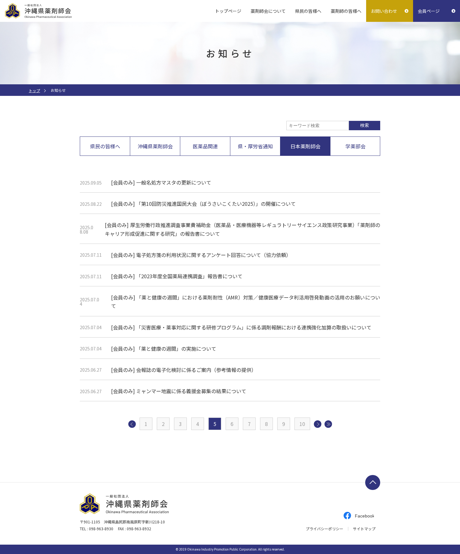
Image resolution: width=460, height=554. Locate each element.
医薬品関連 (205, 146)
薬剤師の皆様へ (346, 11)
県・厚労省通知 (255, 146)
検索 (364, 125)
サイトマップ (364, 529)
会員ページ (429, 11)
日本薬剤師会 (305, 146)
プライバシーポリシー (324, 529)
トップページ (228, 11)
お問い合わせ (384, 11)
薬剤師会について (268, 11)
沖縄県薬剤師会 (155, 146)
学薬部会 (355, 146)
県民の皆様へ (308, 11)
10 (302, 424)
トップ (34, 90)
